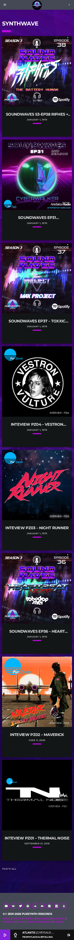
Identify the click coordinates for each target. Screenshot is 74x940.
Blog (20, 921)
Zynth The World (39, 921)
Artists (29, 918)
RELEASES (43, 918)
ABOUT (17, 918)
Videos (59, 921)
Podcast (9, 921)
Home (6, 918)
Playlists (58, 918)
